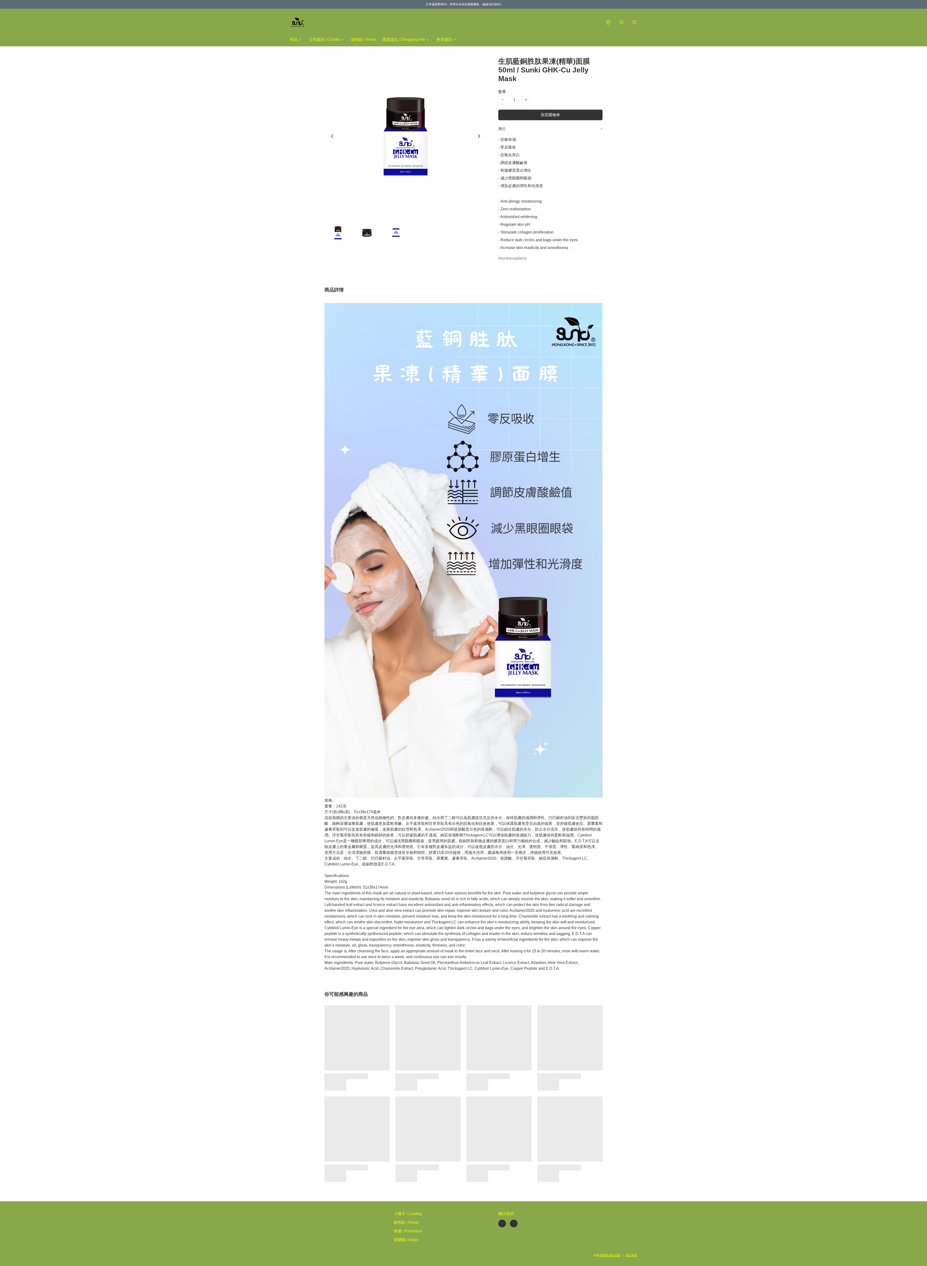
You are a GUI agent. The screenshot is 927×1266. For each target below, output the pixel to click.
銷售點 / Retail (363, 39)
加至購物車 (550, 115)
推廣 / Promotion (408, 1231)
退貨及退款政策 (610, 1255)
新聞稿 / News (406, 1240)
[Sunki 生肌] (297, 22)
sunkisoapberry (513, 258)
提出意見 (631, 1255)
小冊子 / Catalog (408, 1214)
